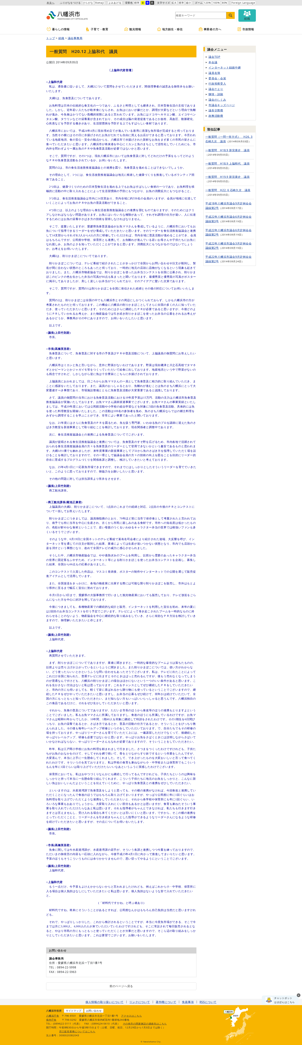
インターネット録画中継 (224, 67)
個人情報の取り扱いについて (104, 1002)
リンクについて (139, 1002)
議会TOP (214, 57)
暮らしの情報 (61, 29)
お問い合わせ (94, 1010)
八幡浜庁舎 (52, 1015)
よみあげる (115, 2)
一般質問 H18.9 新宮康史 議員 (227, 150)
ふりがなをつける (70, 2)
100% (216, 2)
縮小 (188, 2)
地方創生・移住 (172, 29)
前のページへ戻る (121, 986)
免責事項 (188, 1002)
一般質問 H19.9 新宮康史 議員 (227, 177)
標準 (136, 2)
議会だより (215, 89)
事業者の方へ (212, 29)
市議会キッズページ (221, 105)
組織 (61, 38)
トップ (50, 38)
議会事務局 (75, 38)
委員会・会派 (217, 78)
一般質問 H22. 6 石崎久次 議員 (227, 190)
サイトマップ (73, 1010)
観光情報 (135, 29)
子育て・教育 (99, 29)
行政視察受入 (217, 84)
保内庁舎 (51, 1019)
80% (224, 2)
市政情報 (248, 29)
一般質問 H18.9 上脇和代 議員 (227, 163)
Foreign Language (243, 2)
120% (207, 2)
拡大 (174, 2)
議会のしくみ (217, 100)
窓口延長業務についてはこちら (77, 1031)
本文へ (50, 2)
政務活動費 (215, 116)
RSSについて (208, 1002)
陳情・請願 (215, 94)
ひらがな (88, 2)
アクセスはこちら (131, 1015)
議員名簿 (214, 73)
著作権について (166, 1002)
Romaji (99, 2)
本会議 (212, 62)
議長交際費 (215, 110)
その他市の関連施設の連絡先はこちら (145, 1023)
